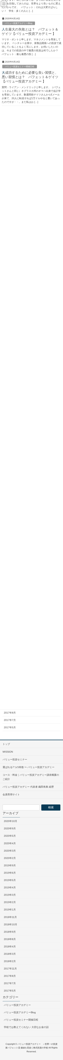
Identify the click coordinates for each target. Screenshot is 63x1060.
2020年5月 (10, 835)
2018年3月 (10, 953)
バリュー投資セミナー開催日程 (21, 1019)
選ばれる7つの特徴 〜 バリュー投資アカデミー (28, 767)
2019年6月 (10, 872)
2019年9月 (10, 865)
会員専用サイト (11, 794)
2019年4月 (10, 887)
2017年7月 (10, 720)
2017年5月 (10, 727)
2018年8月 (10, 939)
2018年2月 (10, 961)
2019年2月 (10, 902)
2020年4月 (10, 843)
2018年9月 (10, 931)
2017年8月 (10, 712)
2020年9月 (10, 828)
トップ (6, 744)
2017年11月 (10, 968)
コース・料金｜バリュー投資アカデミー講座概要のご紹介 (31, 776)
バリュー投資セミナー (15, 759)
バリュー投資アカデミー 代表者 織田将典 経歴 (28, 786)
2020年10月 (10, 821)
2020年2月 (10, 858)
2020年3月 (10, 850)
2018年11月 (10, 917)
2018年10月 (10, 924)
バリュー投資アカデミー (17, 1005)
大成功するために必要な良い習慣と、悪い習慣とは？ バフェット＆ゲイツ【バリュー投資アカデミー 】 (30, 77)
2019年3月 (10, 894)
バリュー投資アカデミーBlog (20, 1012)
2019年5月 (10, 880)
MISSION (8, 751)
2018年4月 (10, 946)
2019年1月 (10, 909)
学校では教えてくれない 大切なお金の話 (26, 1027)
